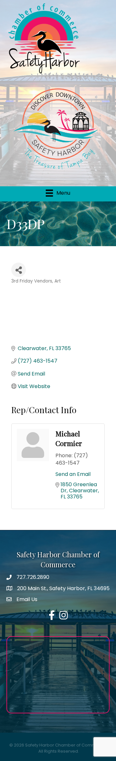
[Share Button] (18, 270)
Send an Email (73, 474)
